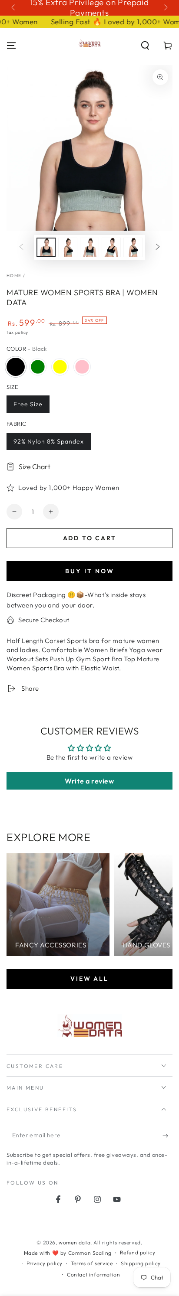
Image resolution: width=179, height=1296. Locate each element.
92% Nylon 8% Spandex (48, 441)
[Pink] (82, 367)
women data (74, 1242)
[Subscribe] (167, 1135)
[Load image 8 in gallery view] (133, 247)
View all (89, 979)
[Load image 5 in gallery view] (67, 247)
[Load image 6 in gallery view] (89, 247)
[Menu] (11, 45)
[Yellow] (60, 367)
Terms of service (92, 1263)
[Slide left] (14, 8)
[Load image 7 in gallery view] (111, 247)
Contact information (93, 1274)
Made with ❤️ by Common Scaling (68, 1253)
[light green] (38, 367)
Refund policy (138, 1252)
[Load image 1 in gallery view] (46, 247)
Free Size (28, 404)
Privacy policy (45, 1263)
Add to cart (89, 538)
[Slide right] (165, 8)
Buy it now (89, 571)
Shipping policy (141, 1263)
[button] (145, 45)
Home (14, 275)
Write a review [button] (89, 781)
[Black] (16, 367)
